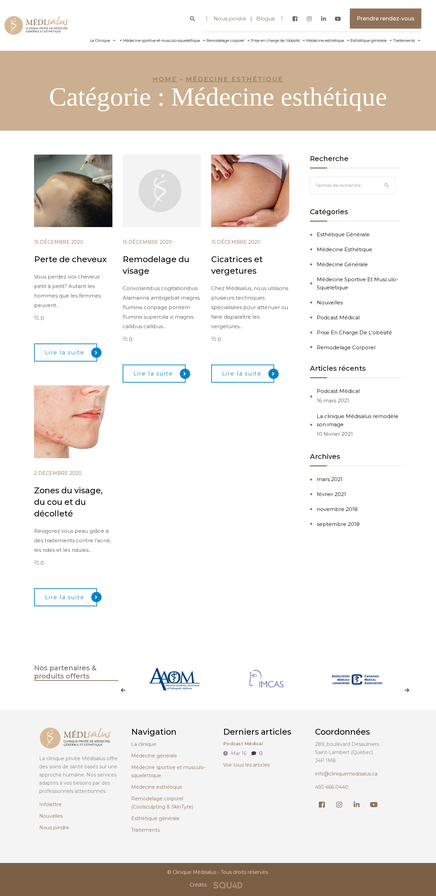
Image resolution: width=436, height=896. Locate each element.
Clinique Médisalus (194, 872)
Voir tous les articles (246, 765)
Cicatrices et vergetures (237, 265)
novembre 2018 (337, 509)
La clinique (143, 744)
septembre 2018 (338, 524)
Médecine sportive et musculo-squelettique (161, 40)
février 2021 (331, 494)
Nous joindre (232, 18)
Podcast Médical (338, 317)
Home (165, 79)
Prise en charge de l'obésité (354, 332)
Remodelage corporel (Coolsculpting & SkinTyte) (162, 803)
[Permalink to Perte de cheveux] (77, 225)
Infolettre (50, 804)
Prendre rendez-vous (386, 18)
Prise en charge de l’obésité (275, 40)
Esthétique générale (369, 40)
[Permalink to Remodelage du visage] (166, 225)
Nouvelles (330, 302)
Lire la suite (64, 352)
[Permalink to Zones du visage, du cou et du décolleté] (77, 456)
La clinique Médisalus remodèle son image (358, 420)
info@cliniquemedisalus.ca (346, 774)
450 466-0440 (331, 787)
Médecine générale (342, 264)
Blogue (265, 18)
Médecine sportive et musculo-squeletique (357, 283)
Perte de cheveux (70, 259)
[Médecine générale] (119, 40)
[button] (123, 690)
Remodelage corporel (225, 40)
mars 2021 (330, 479)
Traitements (404, 40)
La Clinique (100, 40)
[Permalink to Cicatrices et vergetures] (254, 225)
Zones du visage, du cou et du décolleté (68, 501)
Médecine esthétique (325, 40)
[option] (174, 687)
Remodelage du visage (156, 265)
